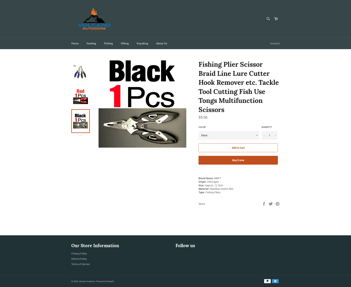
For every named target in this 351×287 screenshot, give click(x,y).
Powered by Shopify (105, 281)
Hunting (91, 43)
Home (75, 43)
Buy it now (238, 160)
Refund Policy (79, 258)
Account (275, 43)
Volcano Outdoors (87, 281)
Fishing (108, 43)
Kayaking (142, 43)
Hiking (125, 43)
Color (202, 127)
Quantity (266, 127)
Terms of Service (80, 264)
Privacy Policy (79, 253)
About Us (161, 43)
